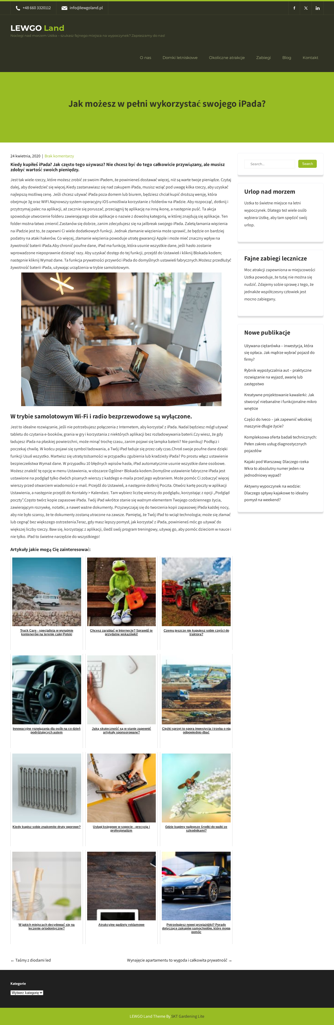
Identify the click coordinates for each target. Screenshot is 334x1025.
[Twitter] (306, 8)
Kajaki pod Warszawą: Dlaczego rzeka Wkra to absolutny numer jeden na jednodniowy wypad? (276, 468)
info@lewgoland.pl (86, 7)
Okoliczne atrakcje (227, 57)
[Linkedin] (318, 8)
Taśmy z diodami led (30, 960)
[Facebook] (294, 8)
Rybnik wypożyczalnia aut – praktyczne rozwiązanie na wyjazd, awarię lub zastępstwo (278, 377)
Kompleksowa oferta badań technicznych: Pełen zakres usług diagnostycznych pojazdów (280, 443)
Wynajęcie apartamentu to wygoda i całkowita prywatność (179, 960)
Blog (286, 57)
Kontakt (310, 57)
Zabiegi (263, 57)
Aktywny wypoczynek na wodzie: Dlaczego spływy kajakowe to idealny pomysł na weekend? (276, 492)
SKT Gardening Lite (187, 1016)
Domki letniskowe (180, 57)
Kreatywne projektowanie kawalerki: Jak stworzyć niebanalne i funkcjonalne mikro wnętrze (280, 401)
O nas (145, 57)
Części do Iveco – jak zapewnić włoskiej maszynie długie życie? (278, 423)
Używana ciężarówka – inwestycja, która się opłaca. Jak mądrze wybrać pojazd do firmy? (279, 352)
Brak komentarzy (59, 156)
